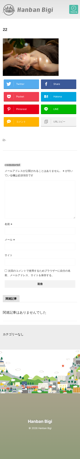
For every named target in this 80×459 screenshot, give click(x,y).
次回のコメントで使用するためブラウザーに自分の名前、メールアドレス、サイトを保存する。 (38, 273)
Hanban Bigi (40, 421)
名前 (8, 224)
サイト (8, 255)
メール (10, 239)
